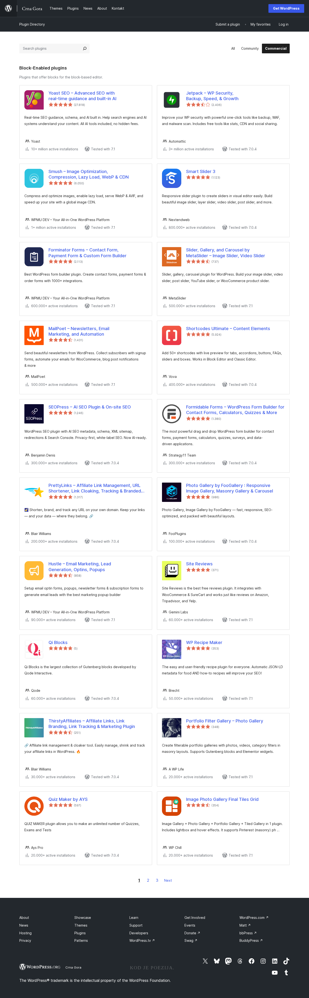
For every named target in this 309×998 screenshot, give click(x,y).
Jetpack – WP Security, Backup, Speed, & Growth (212, 95)
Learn (133, 917)
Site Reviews (199, 563)
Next (168, 880)
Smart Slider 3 (200, 171)
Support (135, 925)
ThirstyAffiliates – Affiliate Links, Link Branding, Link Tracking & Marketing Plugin (92, 723)
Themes (80, 925)
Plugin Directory (32, 24)
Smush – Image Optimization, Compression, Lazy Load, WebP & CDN (89, 174)
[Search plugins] (85, 48)
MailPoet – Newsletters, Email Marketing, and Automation (79, 331)
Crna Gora (73, 967)
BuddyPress (251, 940)
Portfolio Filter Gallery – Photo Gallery (224, 720)
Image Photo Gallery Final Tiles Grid (222, 799)
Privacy (25, 940)
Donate (192, 933)
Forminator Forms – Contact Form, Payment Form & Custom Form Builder (87, 252)
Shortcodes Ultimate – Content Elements (228, 328)
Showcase (82, 917)
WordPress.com (254, 917)
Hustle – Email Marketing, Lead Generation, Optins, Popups (80, 566)
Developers (138, 933)
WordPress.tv (142, 940)
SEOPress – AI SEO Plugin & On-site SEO (90, 406)
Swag (190, 940)
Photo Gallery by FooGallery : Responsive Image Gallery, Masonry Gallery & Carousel (229, 488)
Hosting (25, 933)
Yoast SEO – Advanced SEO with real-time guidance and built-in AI (82, 95)
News (23, 925)
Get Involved (194, 917)
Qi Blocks (58, 642)
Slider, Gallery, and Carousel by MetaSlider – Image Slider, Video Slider (225, 252)
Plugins (80, 933)
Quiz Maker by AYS (68, 799)
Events (189, 925)
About (24, 917)
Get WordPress (286, 8)
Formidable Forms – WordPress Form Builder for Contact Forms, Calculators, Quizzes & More (235, 409)
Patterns (81, 940)
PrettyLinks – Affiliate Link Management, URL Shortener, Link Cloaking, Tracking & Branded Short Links (95, 488)
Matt (245, 925)
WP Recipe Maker (204, 642)
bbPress (248, 933)
